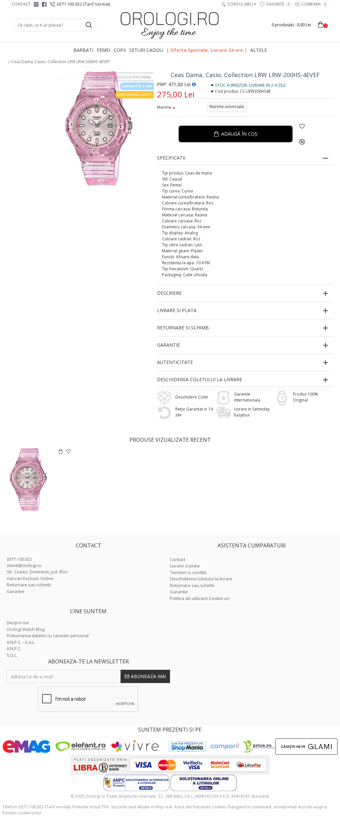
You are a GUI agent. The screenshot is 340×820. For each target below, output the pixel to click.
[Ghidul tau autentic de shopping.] (224, 746)
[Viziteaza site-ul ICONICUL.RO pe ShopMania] (187, 746)
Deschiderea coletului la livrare (199, 379)
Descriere (169, 293)
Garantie (168, 345)
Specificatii (171, 158)
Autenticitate (175, 362)
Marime (164, 107)
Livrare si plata (177, 310)
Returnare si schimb (183, 327)
